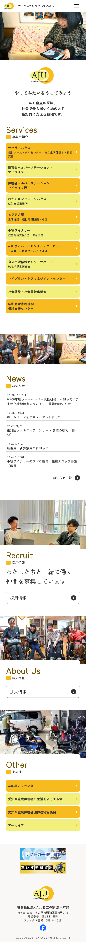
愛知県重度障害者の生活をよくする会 (35, 798)
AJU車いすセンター (22, 785)
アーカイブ (16, 825)
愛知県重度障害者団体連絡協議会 (32, 812)
